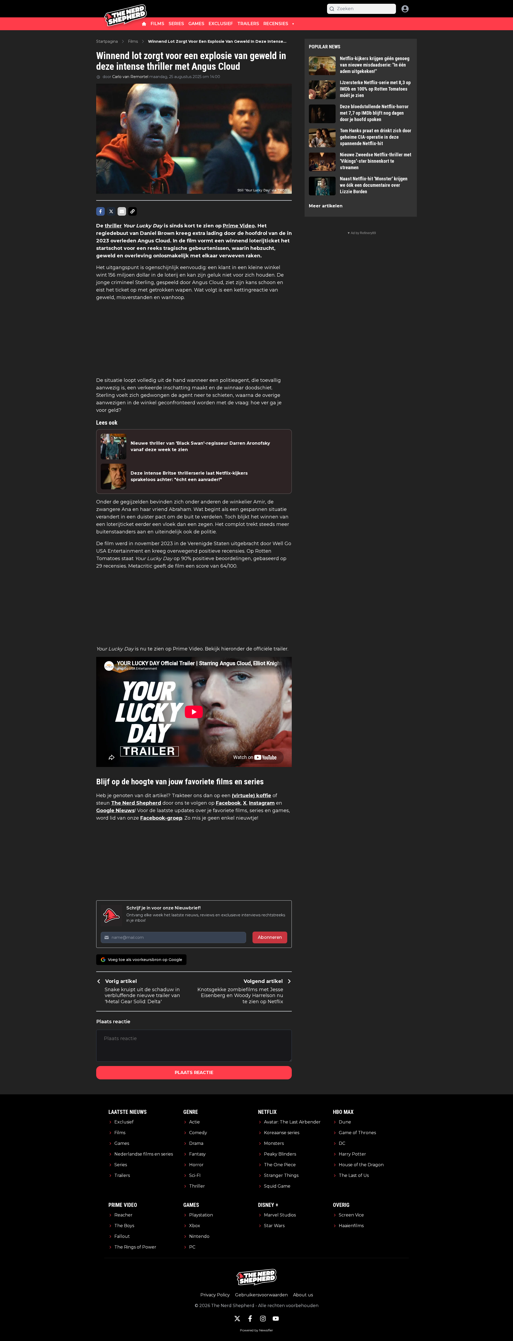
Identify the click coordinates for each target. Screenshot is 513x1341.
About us (303, 1294)
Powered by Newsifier (256, 1330)
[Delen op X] (111, 211)
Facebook (228, 803)
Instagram (262, 803)
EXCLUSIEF (221, 23)
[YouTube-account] (276, 1318)
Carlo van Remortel (130, 76)
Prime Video (239, 226)
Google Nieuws (115, 810)
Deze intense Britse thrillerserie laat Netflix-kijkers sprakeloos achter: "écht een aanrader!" (189, 476)
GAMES (196, 23)
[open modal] (405, 9)
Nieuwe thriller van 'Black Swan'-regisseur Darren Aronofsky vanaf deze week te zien (200, 446)
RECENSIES (275, 23)
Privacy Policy (215, 1294)
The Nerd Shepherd (136, 803)
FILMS (157, 23)
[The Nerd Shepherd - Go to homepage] (125, 8)
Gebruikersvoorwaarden (261, 1294)
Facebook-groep (161, 818)
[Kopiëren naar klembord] (132, 211)
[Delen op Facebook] (100, 211)
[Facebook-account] (250, 1318)
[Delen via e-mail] (122, 211)
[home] (144, 23)
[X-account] (237, 1318)
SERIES (176, 23)
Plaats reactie (194, 1072)
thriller (113, 226)
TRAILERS (248, 23)
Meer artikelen (326, 205)
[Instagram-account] (263, 1318)
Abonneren (270, 937)
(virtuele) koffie (251, 796)
